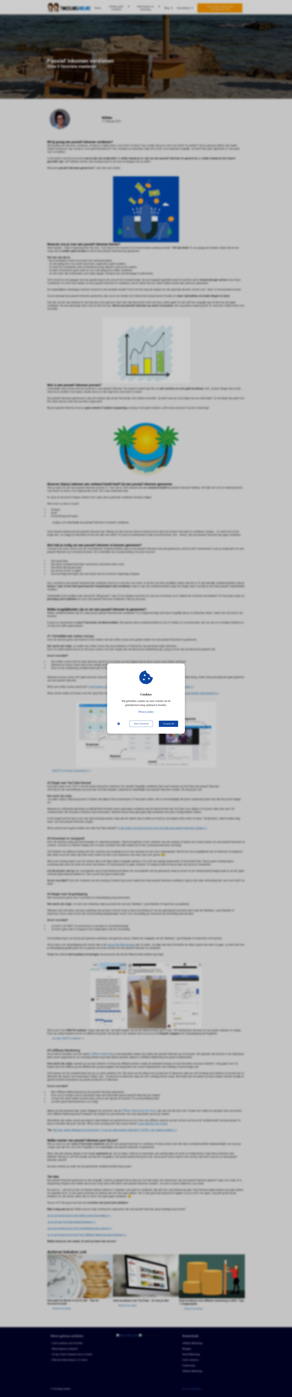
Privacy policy (146, 711)
